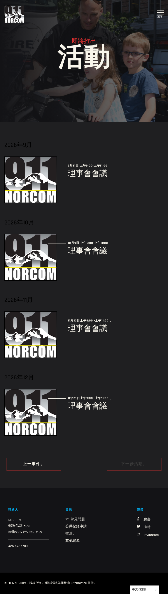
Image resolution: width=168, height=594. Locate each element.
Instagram (151, 535)
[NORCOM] (14, 14)
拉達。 (70, 533)
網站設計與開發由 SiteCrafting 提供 (69, 583)
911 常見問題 (75, 519)
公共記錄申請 (76, 526)
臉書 (147, 519)
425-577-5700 (18, 546)
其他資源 (72, 541)
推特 (147, 527)
